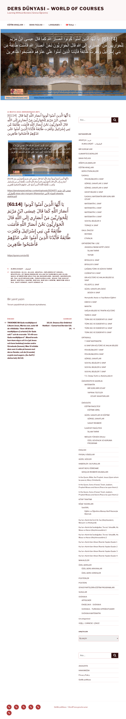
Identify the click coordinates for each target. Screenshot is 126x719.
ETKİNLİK (89, 238)
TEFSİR (90, 255)
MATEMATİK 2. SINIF (93, 208)
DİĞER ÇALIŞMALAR (87, 163)
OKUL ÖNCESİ (87, 230)
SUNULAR (83, 592)
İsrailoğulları (43, 278)
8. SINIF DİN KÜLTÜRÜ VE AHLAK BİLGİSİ (101, 345)
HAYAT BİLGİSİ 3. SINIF (94, 192)
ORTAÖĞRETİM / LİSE (90, 243)
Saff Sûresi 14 (35, 282)
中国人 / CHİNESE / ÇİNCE (89, 623)
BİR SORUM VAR (85, 149)
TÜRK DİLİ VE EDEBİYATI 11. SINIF (98, 324)
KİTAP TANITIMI (85, 499)
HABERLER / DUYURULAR (89, 464)
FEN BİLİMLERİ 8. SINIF (94, 354)
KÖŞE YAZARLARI (86, 504)
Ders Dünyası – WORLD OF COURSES (55, 8)
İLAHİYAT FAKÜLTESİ (93, 428)
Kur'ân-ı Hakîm (24, 280)
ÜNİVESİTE (86, 403)
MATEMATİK (90, 385)
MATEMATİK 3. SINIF (93, 212)
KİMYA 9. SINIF (91, 302)
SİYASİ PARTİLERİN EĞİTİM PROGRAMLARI (97, 587)
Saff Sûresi (21, 282)
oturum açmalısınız (37, 304)
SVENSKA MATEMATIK (91, 613)
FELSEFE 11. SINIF (92, 284)
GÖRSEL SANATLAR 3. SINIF (96, 183)
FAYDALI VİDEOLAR (87, 454)
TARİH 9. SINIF (90, 315)
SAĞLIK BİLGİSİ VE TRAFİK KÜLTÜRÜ (100, 311)
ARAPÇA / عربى (85, 140)
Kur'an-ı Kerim (48, 280)
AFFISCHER (86, 600)
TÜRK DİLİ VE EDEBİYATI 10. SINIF (98, 319)
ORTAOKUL (86, 337)
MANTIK (88, 306)
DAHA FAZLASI (35, 25)
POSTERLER (84, 578)
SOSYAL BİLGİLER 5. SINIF (95, 363)
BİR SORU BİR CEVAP (96, 388)
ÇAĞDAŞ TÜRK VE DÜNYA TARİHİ (98, 269)
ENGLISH (82, 450)
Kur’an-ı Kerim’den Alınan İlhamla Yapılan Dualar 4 (98, 556)
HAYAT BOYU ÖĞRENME (89, 468)
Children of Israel (53, 272)
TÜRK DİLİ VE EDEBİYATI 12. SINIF (98, 328)
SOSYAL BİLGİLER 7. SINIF (95, 371)
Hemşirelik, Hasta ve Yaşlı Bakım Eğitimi (100, 298)
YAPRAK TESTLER (95, 393)
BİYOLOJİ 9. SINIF (92, 264)
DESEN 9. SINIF (93, 292)
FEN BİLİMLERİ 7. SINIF (94, 350)
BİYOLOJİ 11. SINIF (92, 260)
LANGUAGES (54, 25)
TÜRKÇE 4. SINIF (91, 225)
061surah (16, 272)
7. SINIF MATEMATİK (93, 341)
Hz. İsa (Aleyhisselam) (22, 278)
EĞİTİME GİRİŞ (93, 410)
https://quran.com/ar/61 (18, 255)
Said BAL (85, 507)
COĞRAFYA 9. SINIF (93, 273)
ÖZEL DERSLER (85, 565)
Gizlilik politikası (85, 680)
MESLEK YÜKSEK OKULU (95, 437)
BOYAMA (88, 234)
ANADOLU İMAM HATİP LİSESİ (97, 247)
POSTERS (83, 583)
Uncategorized (84, 619)
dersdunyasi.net (30, 112)
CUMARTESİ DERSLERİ (88, 154)
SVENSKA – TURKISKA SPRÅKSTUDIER (98, 609)
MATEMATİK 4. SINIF (93, 217)
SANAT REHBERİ (94, 423)
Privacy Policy (84, 675)
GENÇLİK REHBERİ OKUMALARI (95, 472)
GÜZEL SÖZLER (85, 459)
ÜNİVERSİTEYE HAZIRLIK (92, 381)
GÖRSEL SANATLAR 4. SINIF (96, 188)
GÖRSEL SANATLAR (93, 358)
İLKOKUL (85, 175)
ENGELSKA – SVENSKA (91, 604)
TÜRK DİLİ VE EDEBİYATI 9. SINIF (98, 332)
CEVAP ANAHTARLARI (99, 396)
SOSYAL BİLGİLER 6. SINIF (95, 367)
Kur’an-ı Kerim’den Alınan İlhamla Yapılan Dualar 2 (98, 546)
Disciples (16, 274)
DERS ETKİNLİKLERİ (90, 171)
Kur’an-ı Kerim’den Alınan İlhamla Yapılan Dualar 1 (98, 542)
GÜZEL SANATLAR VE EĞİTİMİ (97, 415)
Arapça (39, 272)
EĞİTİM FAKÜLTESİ (92, 406)
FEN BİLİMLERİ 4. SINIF (94, 179)
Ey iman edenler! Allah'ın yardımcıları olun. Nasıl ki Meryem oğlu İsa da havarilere (39, 275)
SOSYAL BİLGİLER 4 (93, 221)
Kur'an (36, 280)
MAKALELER (84, 560)
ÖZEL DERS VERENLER (91, 573)
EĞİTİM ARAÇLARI (15, 25)
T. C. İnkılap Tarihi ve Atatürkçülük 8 (98, 376)
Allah (31, 272)
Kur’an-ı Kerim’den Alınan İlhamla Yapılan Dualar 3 (98, 551)
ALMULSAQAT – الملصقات (92, 144)
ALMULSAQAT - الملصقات (21, 269)
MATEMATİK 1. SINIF (93, 204)
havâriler (66, 276)
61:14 (24, 272)
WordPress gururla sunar (78, 707)
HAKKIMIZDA (84, 670)
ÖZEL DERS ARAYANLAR (92, 568)
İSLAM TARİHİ (93, 251)
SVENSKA (83, 597)
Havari (56, 276)
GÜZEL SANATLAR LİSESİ (95, 289)
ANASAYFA (83, 666)
